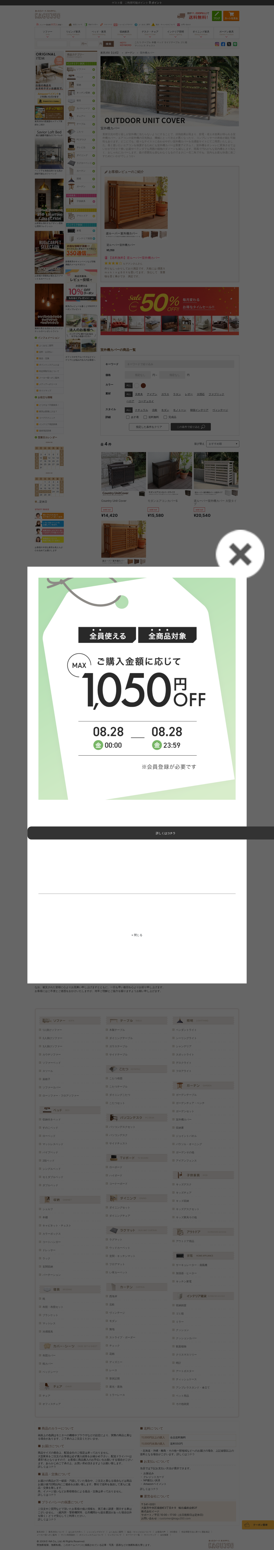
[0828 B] (137, 689)
